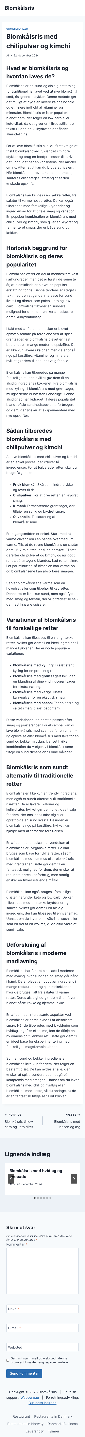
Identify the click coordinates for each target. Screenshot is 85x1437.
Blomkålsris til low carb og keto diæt (19, 1121)
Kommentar (16, 1244)
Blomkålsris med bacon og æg (67, 1121)
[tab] (35, 1198)
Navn (13, 1309)
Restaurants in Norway (25, 1424)
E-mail (14, 1328)
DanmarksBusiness (62, 1424)
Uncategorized (17, 28)
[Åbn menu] (76, 8)
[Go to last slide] (11, 1179)
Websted (15, 1347)
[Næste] (74, 1179)
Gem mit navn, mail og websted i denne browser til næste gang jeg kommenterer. (40, 1360)
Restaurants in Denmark (53, 1416)
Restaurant (21, 1416)
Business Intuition (43, 1403)
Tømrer (53, 1431)
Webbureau (30, 1397)
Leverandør (35, 1431)
